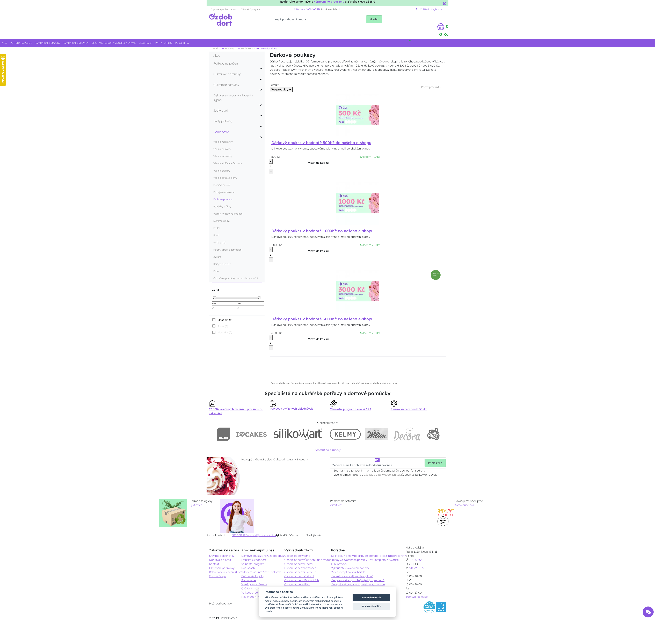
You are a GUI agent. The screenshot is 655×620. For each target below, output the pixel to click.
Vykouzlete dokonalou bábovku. (351, 568)
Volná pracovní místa (254, 584)
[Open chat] (648, 610)
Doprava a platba (219, 9)
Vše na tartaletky (222, 156)
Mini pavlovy (339, 564)
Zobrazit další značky (327, 450)
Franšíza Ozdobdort (253, 559)
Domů (215, 48)
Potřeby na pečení (21, 42)
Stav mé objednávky (221, 555)
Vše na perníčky (222, 149)
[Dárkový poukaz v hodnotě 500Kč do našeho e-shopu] (357, 115)
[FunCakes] (433, 434)
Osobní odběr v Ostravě (299, 576)
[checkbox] (222, 320)
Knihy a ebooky (221, 264)
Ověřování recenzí (252, 588)
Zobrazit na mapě (417, 596)
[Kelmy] (345, 434)
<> (214, 298)
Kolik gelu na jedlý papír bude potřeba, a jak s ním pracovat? (368, 555)
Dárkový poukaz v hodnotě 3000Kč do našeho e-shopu (322, 319)
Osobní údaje (217, 576)
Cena (215, 289)
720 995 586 (416, 568)
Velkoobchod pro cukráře (257, 592)
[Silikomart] (298, 434)
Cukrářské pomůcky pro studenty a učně (235, 278)
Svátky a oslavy (221, 220)
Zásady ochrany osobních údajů (383, 474)
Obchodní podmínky (221, 568)
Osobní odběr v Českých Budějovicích (307, 559)
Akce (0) (223, 326)
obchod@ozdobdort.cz (261, 535)
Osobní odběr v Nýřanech (300, 568)
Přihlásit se (435, 463)
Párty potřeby (163, 42)
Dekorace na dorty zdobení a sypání (114, 42)
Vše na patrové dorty (225, 177)
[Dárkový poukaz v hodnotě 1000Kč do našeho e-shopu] (357, 203)
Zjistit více (196, 505)
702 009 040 (416, 559)
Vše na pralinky (221, 170)
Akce (4, 42)
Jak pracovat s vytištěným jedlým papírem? (357, 580)
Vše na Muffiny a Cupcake (227, 163)
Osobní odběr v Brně (297, 555)
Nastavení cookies (371, 606)
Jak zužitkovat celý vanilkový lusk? (352, 576)
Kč (213, 308)
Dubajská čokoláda (224, 192)
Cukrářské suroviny (76, 42)
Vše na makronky (222, 141)
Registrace (436, 9)
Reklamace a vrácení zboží (225, 572)
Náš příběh (248, 568)
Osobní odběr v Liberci (298, 564)
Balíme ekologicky (252, 576)
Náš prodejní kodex (253, 596)
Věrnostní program (250, 9)
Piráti (216, 235)
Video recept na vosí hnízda (348, 572)
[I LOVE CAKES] (251, 434)
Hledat (374, 19)
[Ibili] (223, 434)
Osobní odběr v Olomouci (300, 572)
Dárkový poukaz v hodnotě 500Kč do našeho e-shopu (321, 142)
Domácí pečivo (221, 185)
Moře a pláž (219, 242)
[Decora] (407, 434)
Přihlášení (424, 9)
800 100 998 (239, 535)
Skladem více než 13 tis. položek (261, 572)
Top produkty (280, 89)
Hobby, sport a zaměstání (227, 249)
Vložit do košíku (318, 162)
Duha (216, 271)
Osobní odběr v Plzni (297, 584)
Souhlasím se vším (371, 597)
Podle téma (182, 42)
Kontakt (235, 9)
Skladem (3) (225, 320)
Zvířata (217, 256)
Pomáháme (248, 580)
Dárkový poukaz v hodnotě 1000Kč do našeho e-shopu (322, 231)
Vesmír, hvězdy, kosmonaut (228, 213)
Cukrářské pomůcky (47, 42)
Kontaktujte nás (464, 505)
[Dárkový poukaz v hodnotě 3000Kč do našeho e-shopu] (357, 291)
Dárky (216, 228)
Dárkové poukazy (222, 199)
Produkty (229, 48)
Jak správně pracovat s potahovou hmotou (358, 584)
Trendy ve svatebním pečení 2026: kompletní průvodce (365, 559)
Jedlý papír (145, 42)
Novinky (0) (225, 332)
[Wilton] (376, 434)
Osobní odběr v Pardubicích (301, 580)
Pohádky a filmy (222, 206)
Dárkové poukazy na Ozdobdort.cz (262, 555)
